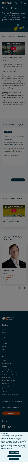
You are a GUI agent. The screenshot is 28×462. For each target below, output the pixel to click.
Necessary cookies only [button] (14, 456)
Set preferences (14, 459)
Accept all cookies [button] (14, 452)
